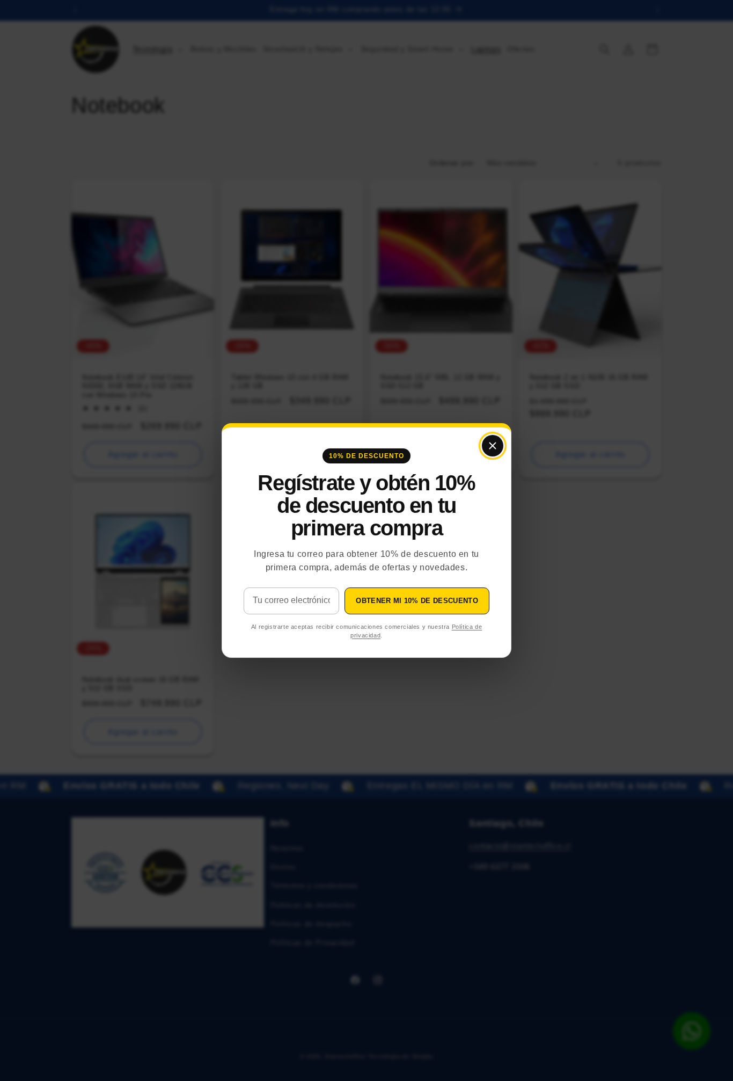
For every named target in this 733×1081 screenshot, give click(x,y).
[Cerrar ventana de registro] (492, 445)
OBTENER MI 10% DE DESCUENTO (417, 601)
